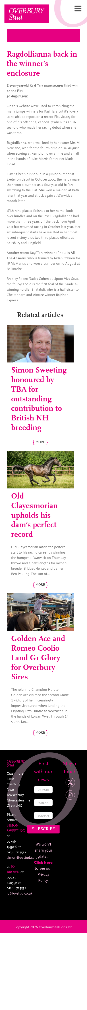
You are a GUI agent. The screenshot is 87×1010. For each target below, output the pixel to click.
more (40, 442)
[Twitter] (70, 782)
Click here (43, 863)
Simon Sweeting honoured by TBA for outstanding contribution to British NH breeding (38, 399)
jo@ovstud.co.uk (19, 893)
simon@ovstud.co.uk (23, 858)
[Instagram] (70, 795)
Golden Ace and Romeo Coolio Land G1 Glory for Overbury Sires (38, 658)
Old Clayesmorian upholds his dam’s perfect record (34, 515)
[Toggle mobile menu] (79, 8)
